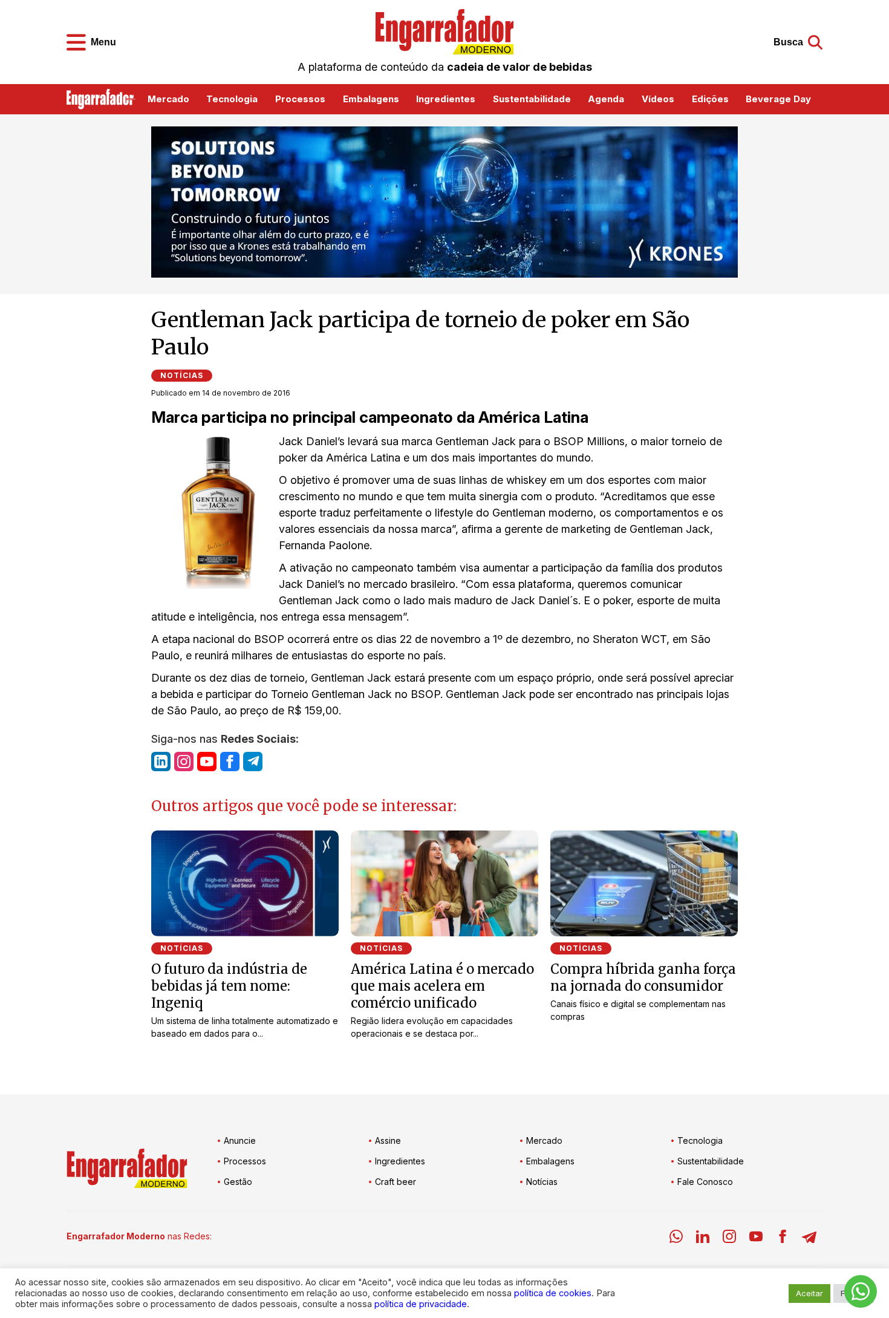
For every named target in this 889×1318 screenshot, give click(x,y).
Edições (710, 99)
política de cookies (552, 1293)
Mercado (168, 99)
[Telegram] (809, 1238)
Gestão (238, 1181)
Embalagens (371, 99)
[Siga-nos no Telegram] (252, 761)
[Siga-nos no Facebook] (229, 761)
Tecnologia (232, 99)
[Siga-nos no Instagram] (184, 761)
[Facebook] (782, 1238)
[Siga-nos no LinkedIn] (161, 761)
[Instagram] (729, 1238)
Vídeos (658, 99)
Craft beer (395, 1181)
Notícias (181, 375)
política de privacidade (420, 1304)
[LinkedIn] (702, 1238)
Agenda (606, 99)
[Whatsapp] (676, 1238)
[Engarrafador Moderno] (444, 31)
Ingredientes (445, 99)
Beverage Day (778, 99)
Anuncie (240, 1140)
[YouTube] (756, 1238)
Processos (300, 99)
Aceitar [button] (809, 1293)
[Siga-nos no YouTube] (207, 761)
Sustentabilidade (532, 99)
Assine (388, 1140)
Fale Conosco (705, 1181)
